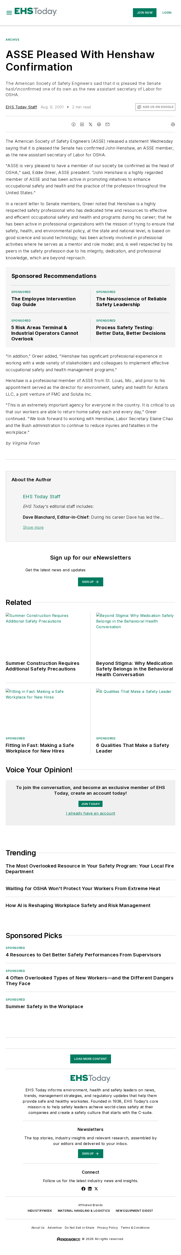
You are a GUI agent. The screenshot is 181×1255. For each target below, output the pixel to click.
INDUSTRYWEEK (40, 1210)
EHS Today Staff (21, 107)
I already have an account (90, 813)
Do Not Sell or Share (80, 1227)
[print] (173, 124)
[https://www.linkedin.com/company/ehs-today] (89, 1188)
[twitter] (90, 124)
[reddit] (99, 124)
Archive (12, 39)
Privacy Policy (107, 1227)
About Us (38, 1227)
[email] (107, 124)
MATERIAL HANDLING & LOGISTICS (84, 1210)
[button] (9, 12)
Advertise (55, 1227)
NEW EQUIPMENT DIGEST (134, 1210)
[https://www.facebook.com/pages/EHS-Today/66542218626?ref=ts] (83, 1188)
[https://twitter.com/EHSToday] (96, 1188)
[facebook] (73, 124)
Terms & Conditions (135, 1227)
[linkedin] (82, 124)
